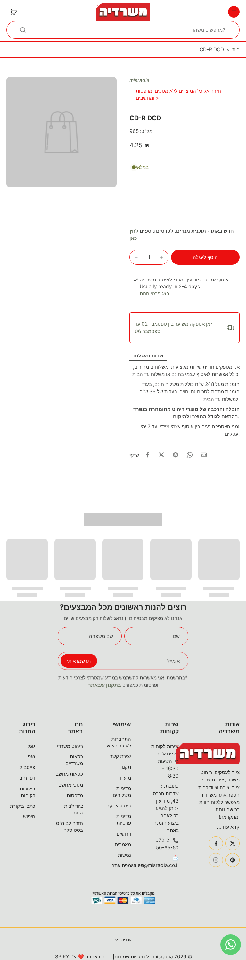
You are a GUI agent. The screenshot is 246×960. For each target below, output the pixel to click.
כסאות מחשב (69, 774)
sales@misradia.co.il (155, 865)
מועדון (125, 778)
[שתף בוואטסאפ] (190, 455)
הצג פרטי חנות (154, 293)
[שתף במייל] (204, 455)
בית (236, 49)
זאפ (31, 757)
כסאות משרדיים (74, 760)
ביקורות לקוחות (27, 792)
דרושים (124, 834)
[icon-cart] (13, 11)
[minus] (136, 257)
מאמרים (123, 844)
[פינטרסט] (233, 860)
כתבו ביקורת (22, 806)
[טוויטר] (233, 843)
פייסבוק (27, 767)
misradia (139, 80)
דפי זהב (27, 778)
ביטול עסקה (118, 806)
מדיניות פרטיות (123, 819)
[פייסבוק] (216, 843)
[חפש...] (22, 29)
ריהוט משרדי (70, 746)
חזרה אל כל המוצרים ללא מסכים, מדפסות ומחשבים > (178, 94)
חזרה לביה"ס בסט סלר (69, 826)
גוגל (31, 746)
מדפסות (75, 795)
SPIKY (62, 957)
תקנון (125, 767)
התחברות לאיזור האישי (118, 742)
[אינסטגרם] (216, 860)
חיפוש (29, 817)
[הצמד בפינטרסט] (175, 455)
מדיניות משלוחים (122, 791)
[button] (205, 257)
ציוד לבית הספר (73, 809)
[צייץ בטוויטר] (161, 455)
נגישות (124, 855)
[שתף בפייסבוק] (147, 455)
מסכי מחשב (71, 785)
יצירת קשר (120, 756)
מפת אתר (121, 866)
